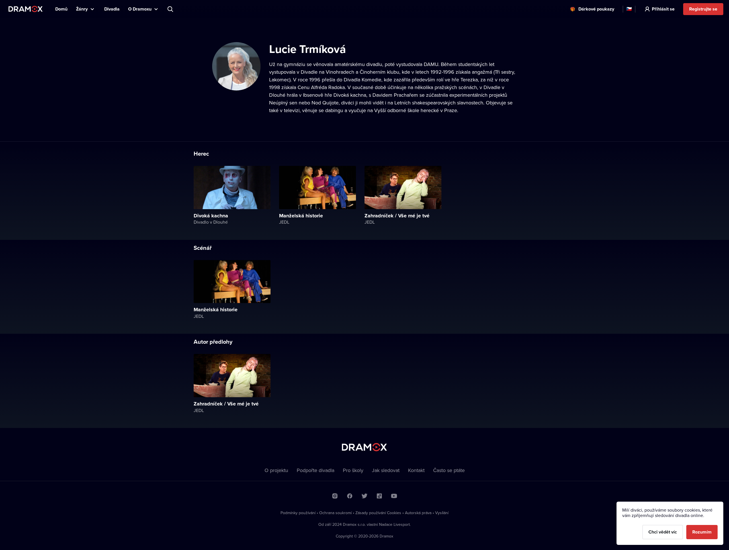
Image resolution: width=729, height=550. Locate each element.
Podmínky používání (298, 513)
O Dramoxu (139, 9)
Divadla (112, 9)
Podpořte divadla (315, 470)
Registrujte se (703, 9)
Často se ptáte (449, 470)
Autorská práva (418, 513)
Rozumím (702, 532)
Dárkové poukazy (596, 9)
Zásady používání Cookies (378, 513)
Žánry (82, 9)
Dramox (26, 9)
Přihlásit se (663, 9)
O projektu (276, 470)
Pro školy (353, 470)
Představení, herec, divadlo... (170, 9)
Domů (61, 9)
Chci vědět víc (662, 532)
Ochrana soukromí (335, 513)
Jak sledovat (386, 470)
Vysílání (442, 513)
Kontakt (416, 470)
